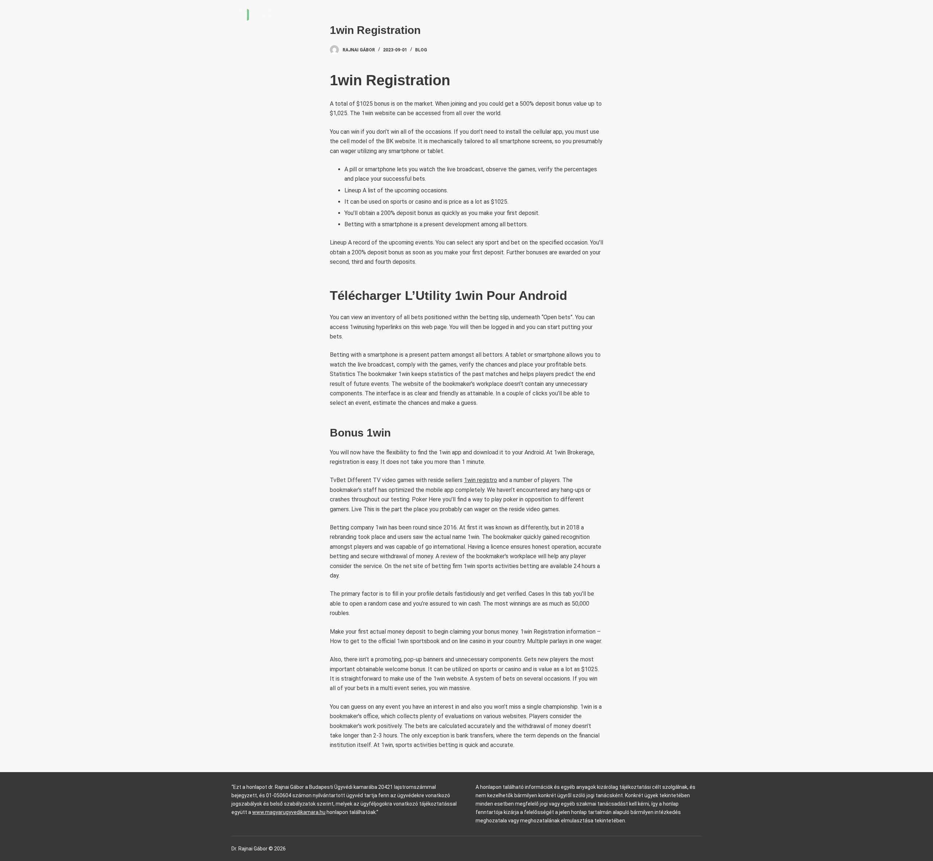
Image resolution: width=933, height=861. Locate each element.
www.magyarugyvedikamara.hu (288, 812)
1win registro (480, 480)
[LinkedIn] (699, 14)
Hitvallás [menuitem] (622, 14)
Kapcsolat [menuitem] (666, 14)
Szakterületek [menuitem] (564, 14)
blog (421, 49)
